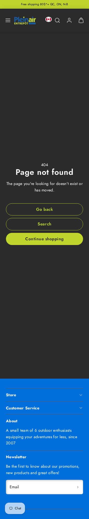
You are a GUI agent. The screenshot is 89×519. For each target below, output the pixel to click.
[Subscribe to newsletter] (77, 487)
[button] (8, 20)
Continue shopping (44, 239)
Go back (44, 209)
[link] (69, 20)
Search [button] (44, 224)
